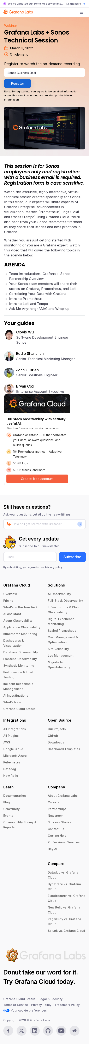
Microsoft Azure (15, 755)
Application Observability (21, 627)
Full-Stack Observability (65, 600)
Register (17, 83)
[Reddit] (74, 1031)
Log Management (60, 655)
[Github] (48, 1031)
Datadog (9, 769)
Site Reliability (58, 649)
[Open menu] (81, 12)
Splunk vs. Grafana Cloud (66, 930)
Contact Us (56, 829)
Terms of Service (45, 3)
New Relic (10, 775)
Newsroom (55, 815)
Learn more (73, 3)
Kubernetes (11, 762)
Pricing (8, 600)
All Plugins (11, 735)
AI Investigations (15, 695)
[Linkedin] (35, 1031)
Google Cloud (13, 749)
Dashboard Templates (64, 749)
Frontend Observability (20, 659)
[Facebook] (8, 1031)
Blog (6, 802)
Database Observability (20, 652)
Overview (10, 594)
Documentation (14, 795)
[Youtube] (61, 1031)
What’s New (12, 702)
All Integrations (14, 729)
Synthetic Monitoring (18, 665)
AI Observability (59, 594)
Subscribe (72, 557)
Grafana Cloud (35, 981)
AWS (6, 742)
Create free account (37, 479)
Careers (53, 802)
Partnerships (57, 809)
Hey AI (52, 849)
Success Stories (59, 822)
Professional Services (64, 842)
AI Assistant (12, 614)
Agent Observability (17, 620)
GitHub (53, 735)
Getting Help (57, 835)
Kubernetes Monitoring (20, 634)
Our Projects (57, 729)
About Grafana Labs (63, 795)
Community (11, 809)
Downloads (56, 742)
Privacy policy (54, 567)
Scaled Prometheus (62, 630)
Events (8, 815)
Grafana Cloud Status (19, 709)
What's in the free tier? (20, 607)
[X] (21, 1031)
